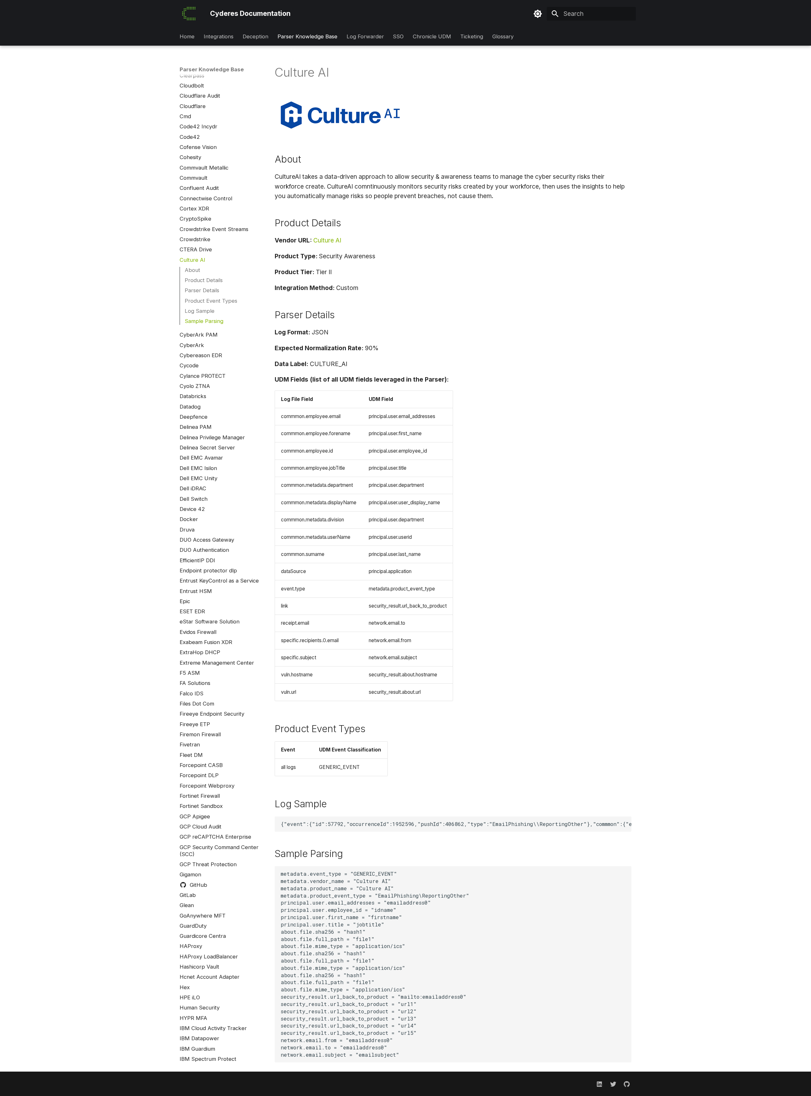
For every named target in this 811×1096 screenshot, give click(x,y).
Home (187, 37)
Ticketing (471, 37)
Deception (255, 37)
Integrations (218, 37)
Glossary (502, 37)
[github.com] (627, 1084)
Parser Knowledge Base (307, 37)
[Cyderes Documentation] (189, 14)
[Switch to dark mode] (538, 13)
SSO (398, 37)
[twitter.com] (613, 1084)
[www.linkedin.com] (599, 1084)
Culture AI (327, 240)
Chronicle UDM (432, 37)
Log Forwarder (365, 37)
